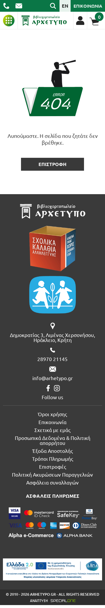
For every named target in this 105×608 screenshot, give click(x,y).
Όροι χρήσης (52, 413)
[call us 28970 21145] (6, 6)
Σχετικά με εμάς (52, 429)
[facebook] (48, 388)
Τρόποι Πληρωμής (52, 458)
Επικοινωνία (52, 421)
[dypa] (52, 569)
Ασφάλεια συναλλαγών (52, 482)
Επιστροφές (52, 466)
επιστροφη (52, 164)
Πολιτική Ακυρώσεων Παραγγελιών (52, 474)
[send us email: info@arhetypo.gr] (18, 6)
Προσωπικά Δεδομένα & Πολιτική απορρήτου (52, 440)
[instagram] (57, 388)
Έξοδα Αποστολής (52, 450)
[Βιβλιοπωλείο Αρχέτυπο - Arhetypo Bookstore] (44, 20)
